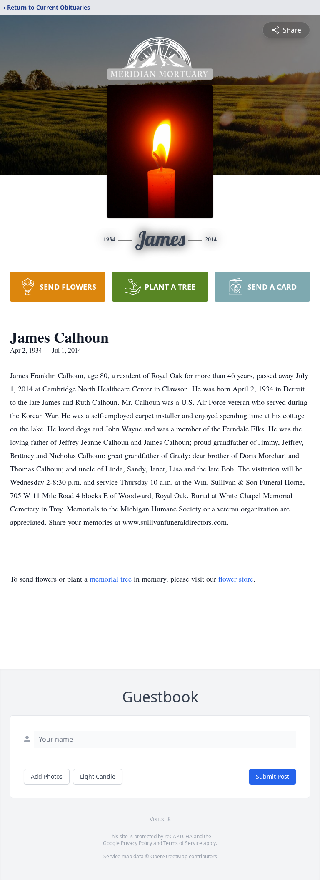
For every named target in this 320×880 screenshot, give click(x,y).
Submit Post (272, 776)
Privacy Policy (136, 843)
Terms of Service (182, 843)
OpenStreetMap (169, 856)
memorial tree (111, 579)
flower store (235, 579)
